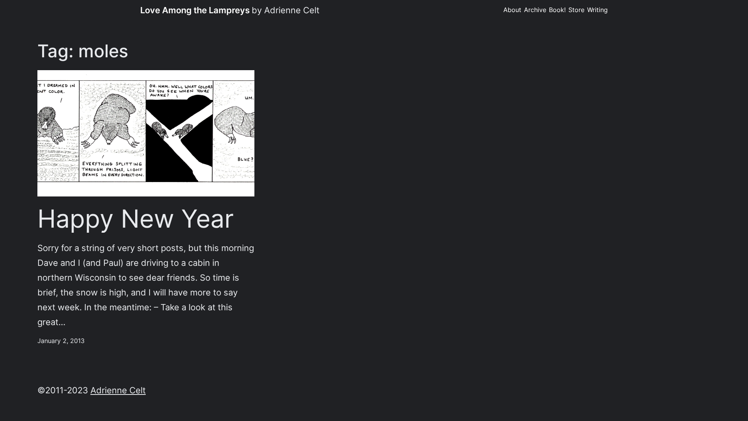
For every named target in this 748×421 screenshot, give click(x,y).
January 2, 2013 (61, 341)
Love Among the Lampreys (195, 10)
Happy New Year (135, 218)
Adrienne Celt (118, 390)
